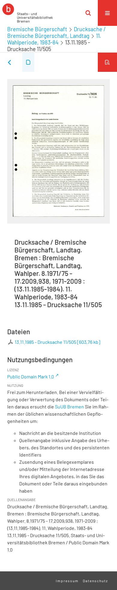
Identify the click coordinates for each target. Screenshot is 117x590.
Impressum (67, 581)
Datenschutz (95, 581)
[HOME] (27, 13)
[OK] (88, 13)
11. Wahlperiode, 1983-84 (54, 39)
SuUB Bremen (69, 406)
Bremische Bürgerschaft (37, 29)
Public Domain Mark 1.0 (30, 376)
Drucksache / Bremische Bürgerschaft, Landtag (56, 32)
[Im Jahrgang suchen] (107, 62)
